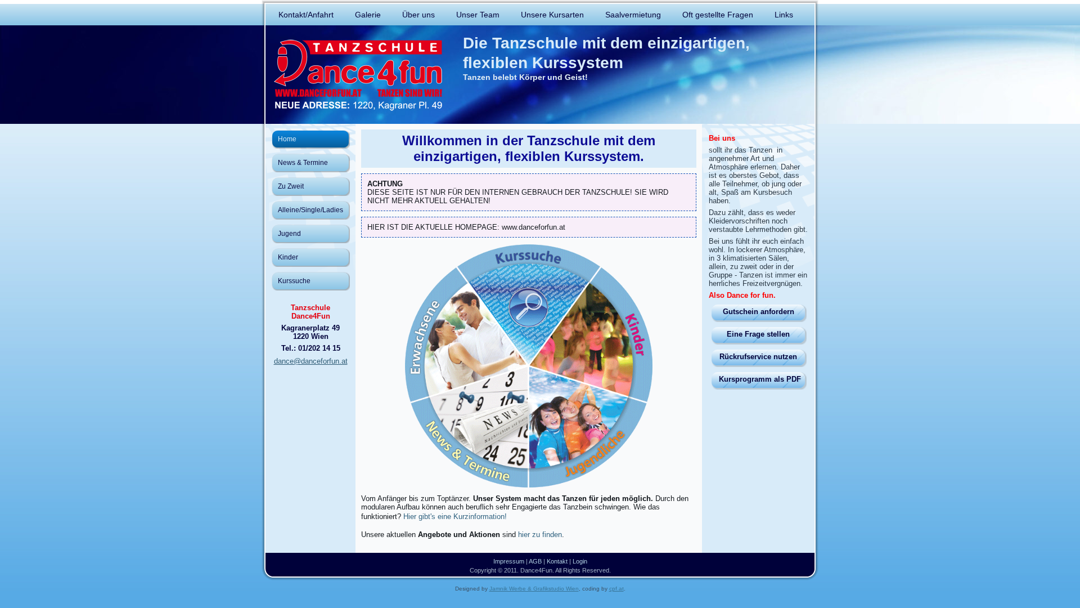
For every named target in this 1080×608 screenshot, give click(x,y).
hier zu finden (540, 534)
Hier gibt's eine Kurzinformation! (455, 516)
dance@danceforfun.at (311, 361)
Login (580, 561)
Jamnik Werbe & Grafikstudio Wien (534, 588)
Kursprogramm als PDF (760, 379)
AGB (535, 561)
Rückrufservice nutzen (758, 356)
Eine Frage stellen (758, 334)
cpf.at (616, 588)
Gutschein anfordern (758, 311)
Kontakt (557, 561)
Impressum (508, 561)
